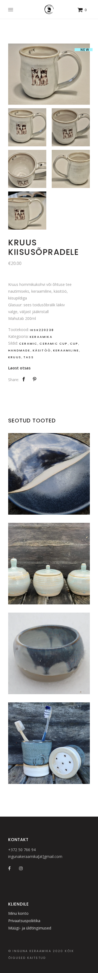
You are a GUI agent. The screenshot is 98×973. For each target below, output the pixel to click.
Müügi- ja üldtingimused (29, 928)
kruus (14, 357)
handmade (19, 350)
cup (74, 343)
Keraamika (41, 337)
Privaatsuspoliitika (24, 920)
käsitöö (42, 350)
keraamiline (66, 350)
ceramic (28, 343)
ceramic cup (53, 343)
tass (28, 357)
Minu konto (18, 913)
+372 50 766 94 (22, 849)
